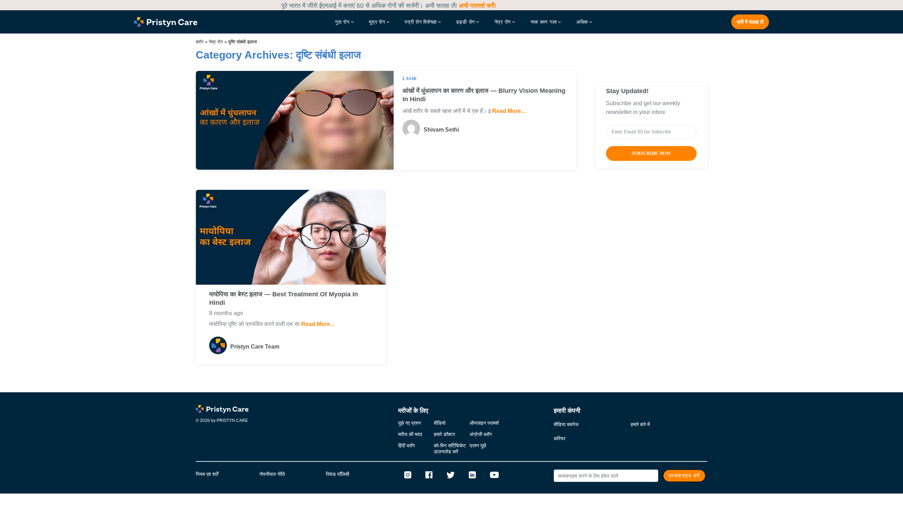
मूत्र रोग (377, 22)
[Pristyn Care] (222, 408)
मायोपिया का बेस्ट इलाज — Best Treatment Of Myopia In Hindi (283, 298)
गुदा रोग (342, 22)
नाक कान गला (544, 22)
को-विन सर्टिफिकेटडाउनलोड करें (450, 448)
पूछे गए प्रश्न (409, 423)
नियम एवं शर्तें (207, 474)
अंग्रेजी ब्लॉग (480, 434)
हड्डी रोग (465, 22)
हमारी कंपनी (567, 410)
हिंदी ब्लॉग (406, 445)
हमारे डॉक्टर (444, 434)
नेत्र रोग (503, 22)
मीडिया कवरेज (566, 424)
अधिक (582, 22)
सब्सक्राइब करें (684, 475)
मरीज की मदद (410, 434)
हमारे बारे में (640, 424)
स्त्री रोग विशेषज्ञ (421, 22)
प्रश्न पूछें (477, 445)
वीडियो (440, 423)
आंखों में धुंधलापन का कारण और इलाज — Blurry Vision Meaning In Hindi (483, 95)
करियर (559, 438)
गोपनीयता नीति (272, 474)
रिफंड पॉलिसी (337, 474)
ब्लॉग (200, 41)
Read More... (508, 111)
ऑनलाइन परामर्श (484, 423)
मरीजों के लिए (413, 410)
